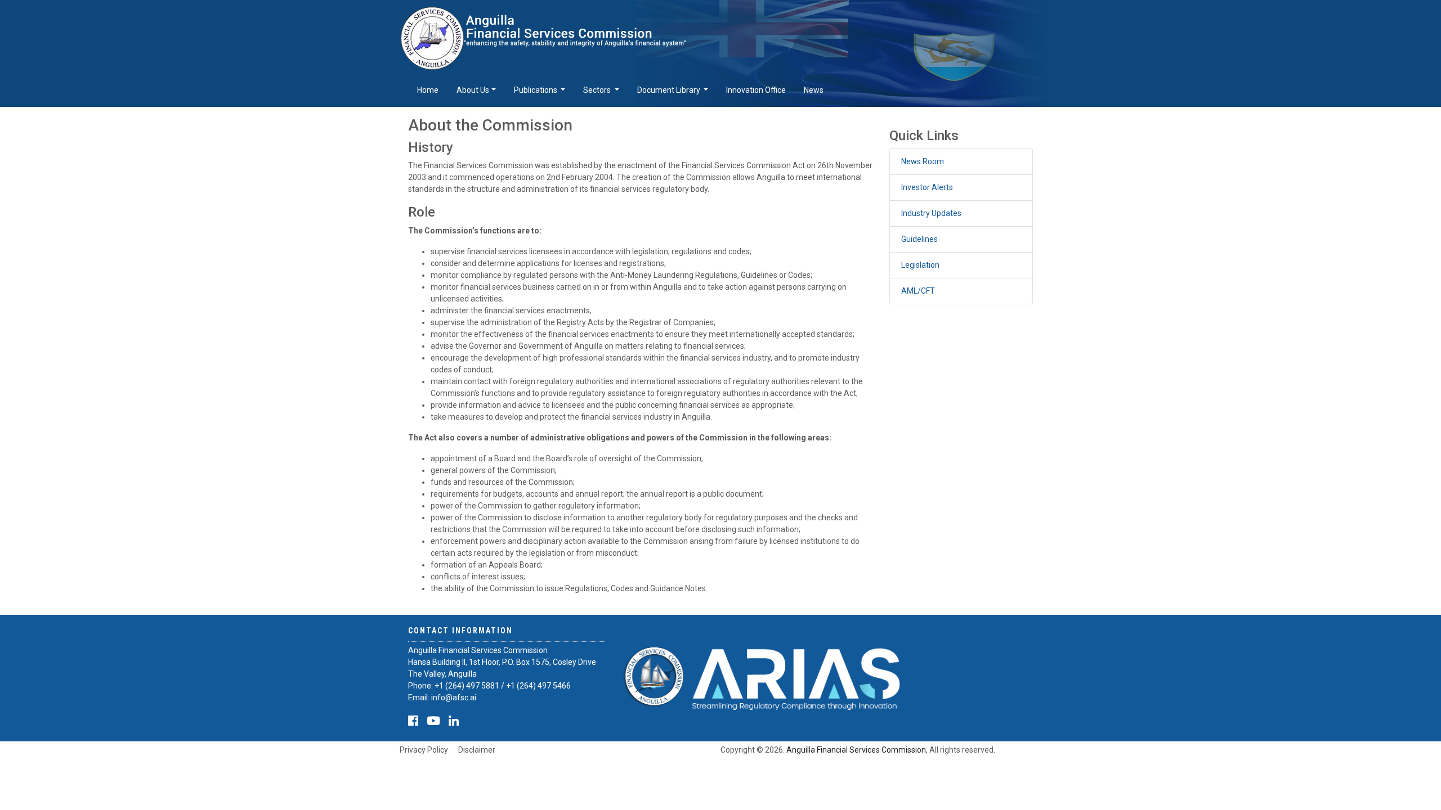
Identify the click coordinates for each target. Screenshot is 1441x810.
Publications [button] (536, 90)
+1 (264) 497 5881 (467, 685)
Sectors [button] (597, 90)
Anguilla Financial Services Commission (856, 749)
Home (427, 90)
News (814, 90)
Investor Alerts (927, 187)
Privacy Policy (424, 749)
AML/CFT (918, 290)
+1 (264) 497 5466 (538, 685)
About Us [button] (473, 90)
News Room (922, 161)
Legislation (920, 264)
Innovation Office (756, 90)
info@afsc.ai (453, 697)
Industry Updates (931, 213)
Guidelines (919, 239)
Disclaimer (476, 749)
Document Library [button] (669, 90)
